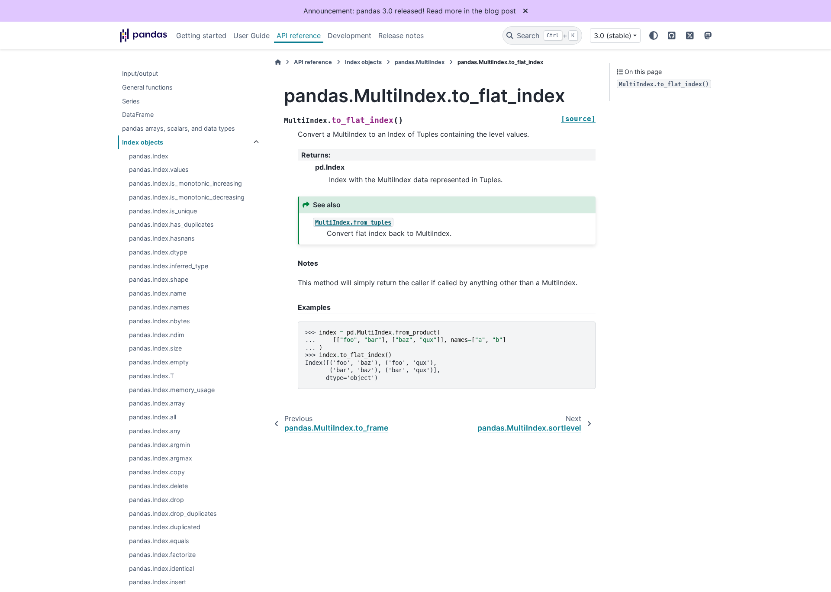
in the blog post (490, 10)
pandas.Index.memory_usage (172, 389)
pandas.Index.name (157, 293)
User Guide (251, 35)
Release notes (401, 35)
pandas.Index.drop (156, 499)
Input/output (140, 73)
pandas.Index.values (159, 170)
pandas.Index (148, 156)
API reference (299, 35)
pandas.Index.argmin (159, 444)
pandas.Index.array (157, 403)
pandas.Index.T (151, 376)
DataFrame (138, 115)
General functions (147, 87)
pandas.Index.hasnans (162, 238)
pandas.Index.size (155, 348)
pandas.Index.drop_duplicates (173, 513)
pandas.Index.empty (159, 362)
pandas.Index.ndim (156, 334)
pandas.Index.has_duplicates (171, 224)
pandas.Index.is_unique (163, 211)
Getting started (201, 35)
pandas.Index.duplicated (164, 527)
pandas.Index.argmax (160, 458)
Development (349, 35)
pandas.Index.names (159, 307)
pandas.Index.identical (161, 568)
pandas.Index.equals (159, 540)
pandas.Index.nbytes (159, 321)
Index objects (142, 142)
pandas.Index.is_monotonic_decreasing (187, 197)
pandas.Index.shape (158, 279)
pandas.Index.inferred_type (168, 266)
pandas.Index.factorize (162, 554)
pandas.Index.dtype (158, 252)
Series (131, 101)
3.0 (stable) (612, 35)
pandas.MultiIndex (419, 62)
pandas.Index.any (154, 430)
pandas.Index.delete (158, 485)
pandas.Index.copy (157, 472)
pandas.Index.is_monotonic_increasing (185, 183)
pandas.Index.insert (157, 582)
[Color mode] (653, 35)
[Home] (278, 62)
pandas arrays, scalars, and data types (178, 128)
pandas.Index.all (152, 417)
